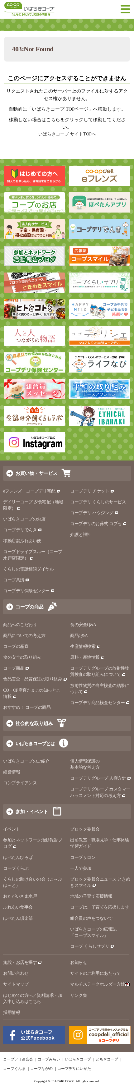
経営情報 (11, 772)
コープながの (41, 1068)
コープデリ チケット (89, 491)
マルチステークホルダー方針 (97, 984)
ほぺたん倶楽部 (18, 918)
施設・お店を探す (20, 962)
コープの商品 (30, 606)
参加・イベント (32, 811)
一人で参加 (80, 868)
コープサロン (82, 857)
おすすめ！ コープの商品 (26, 707)
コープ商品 (13, 668)
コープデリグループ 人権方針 (98, 778)
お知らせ (78, 962)
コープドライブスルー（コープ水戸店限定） (32, 554)
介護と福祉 (80, 534)
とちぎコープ (107, 1059)
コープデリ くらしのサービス (98, 502)
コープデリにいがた (74, 1068)
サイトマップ (15, 984)
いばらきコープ (78, 1059)
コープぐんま (14, 1068)
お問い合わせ (15, 973)
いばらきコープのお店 (24, 519)
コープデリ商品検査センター (97, 702)
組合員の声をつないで (91, 918)
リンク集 (78, 995)
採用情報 (11, 1012)
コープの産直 (15, 646)
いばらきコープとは (35, 743)
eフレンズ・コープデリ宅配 (29, 491)
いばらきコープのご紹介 (26, 761)
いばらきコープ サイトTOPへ (67, 134)
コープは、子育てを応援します (99, 907)
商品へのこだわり (20, 624)
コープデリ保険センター (26, 591)
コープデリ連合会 (18, 1059)
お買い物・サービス (37, 473)
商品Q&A (79, 635)
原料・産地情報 (85, 657)
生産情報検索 (82, 646)
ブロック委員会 (85, 829)
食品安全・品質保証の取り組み (32, 679)
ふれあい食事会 (18, 907)
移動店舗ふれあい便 (22, 540)
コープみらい (49, 1059)
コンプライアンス (20, 783)
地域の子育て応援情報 (91, 896)
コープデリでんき (20, 530)
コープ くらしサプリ (89, 946)
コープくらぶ (15, 868)
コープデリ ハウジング (91, 513)
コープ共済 (13, 580)
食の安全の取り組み (22, 657)
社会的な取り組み (34, 723)
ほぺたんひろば (18, 857)
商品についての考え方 (24, 635)
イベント (11, 829)
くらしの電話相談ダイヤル (28, 569)
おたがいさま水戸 (20, 896)
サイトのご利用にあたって (95, 973)
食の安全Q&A (83, 624)
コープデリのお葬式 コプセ (96, 523)
